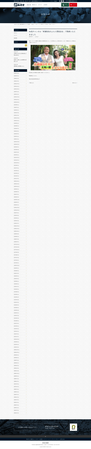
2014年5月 (16, 297)
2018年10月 (16, 231)
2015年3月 (16, 283)
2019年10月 (16, 210)
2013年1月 (16, 315)
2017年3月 (16, 262)
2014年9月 (16, 289)
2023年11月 (16, 120)
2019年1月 (16, 223)
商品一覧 (29, 4)
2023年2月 (16, 136)
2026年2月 (16, 78)
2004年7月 (16, 399)
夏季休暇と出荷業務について (19, 66)
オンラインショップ (47, 439)
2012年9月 (16, 318)
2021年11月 (16, 160)
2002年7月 (16, 410)
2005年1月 (16, 397)
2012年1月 (16, 331)
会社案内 (45, 4)
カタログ (40, 4)
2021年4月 (16, 175)
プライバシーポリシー (55, 439)
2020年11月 (16, 183)
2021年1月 (16, 178)
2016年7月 (16, 273)
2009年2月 (16, 368)
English (55, 1)
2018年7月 (16, 239)
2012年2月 (16, 328)
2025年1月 (16, 94)
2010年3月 (16, 344)
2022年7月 (16, 152)
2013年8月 (16, 307)
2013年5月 (16, 310)
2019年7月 (16, 212)
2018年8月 (16, 236)
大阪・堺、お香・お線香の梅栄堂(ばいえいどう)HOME (22, 24)
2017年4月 (16, 260)
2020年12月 (16, 181)
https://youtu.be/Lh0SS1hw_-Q (34, 78)
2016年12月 (16, 265)
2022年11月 (16, 144)
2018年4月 (16, 241)
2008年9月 (16, 376)
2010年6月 (16, 341)
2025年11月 (16, 86)
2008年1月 (16, 381)
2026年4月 (16, 75)
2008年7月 (16, 378)
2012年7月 (16, 323)
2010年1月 (16, 347)
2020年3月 (16, 204)
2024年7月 (16, 107)
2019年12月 (16, 207)
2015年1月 (16, 286)
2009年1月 (16, 370)
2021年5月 (16, 173)
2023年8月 (16, 125)
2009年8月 (16, 357)
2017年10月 (16, 249)
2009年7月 (16, 360)
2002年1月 (16, 412)
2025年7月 (16, 91)
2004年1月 (16, 402)
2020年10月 (16, 186)
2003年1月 (16, 407)
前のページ (32, 82)
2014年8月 (16, 291)
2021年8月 (16, 165)
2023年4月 (16, 131)
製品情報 (15, 38)
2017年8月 (16, 254)
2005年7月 (16, 394)
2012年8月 (16, 320)
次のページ (74, 82)
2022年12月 (16, 141)
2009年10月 (16, 352)
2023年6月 (16, 128)
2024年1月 (16, 115)
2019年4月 (16, 215)
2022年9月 (16, 146)
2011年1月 (15, 336)
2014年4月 (16, 299)
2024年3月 (16, 110)
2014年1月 (16, 302)
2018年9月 (16, 233)
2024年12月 (16, 96)
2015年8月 (16, 281)
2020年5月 (16, 199)
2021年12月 (16, 157)
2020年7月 (16, 194)
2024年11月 (16, 99)
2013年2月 (16, 312)
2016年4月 (16, 278)
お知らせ (32, 24)
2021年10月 (16, 162)
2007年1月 (16, 386)
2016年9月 (16, 268)
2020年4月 (16, 202)
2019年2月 (16, 220)
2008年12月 (16, 373)
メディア (36, 36)
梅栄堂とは (34, 4)
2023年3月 (16, 133)
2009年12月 (16, 349)
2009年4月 (16, 365)
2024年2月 (16, 112)
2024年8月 (16, 104)
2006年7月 (16, 389)
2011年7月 (15, 333)
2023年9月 (16, 123)
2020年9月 (16, 189)
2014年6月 (16, 294)
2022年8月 (16, 149)
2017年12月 (16, 244)
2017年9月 (16, 252)
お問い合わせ (62, 439)
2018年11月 (16, 228)
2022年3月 (16, 154)
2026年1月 (16, 81)
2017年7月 (16, 257)
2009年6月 (16, 362)
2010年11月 (16, 339)
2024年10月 (16, 102)
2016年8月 (16, 270)
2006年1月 (16, 391)
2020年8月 (16, 191)
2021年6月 (16, 170)
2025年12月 (16, 83)
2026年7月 (16, 73)
